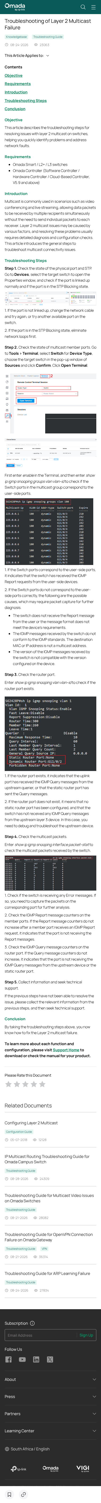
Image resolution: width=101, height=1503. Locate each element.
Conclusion (15, 108)
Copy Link (23, 1494)
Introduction (16, 92)
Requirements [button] (18, 156)
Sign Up (86, 1335)
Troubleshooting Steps (26, 100)
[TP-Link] (18, 1469)
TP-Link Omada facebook (8, 1359)
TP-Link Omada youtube (22, 1359)
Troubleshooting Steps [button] (26, 260)
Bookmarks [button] (9, 1494)
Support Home (66, 1049)
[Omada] (50, 1469)
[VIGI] (82, 1469)
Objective (14, 75)
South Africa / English (30, 1449)
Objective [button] (14, 119)
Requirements (18, 83)
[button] (83, 7)
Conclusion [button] (15, 1018)
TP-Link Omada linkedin (36, 1359)
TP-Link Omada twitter (50, 1359)
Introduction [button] (16, 193)
